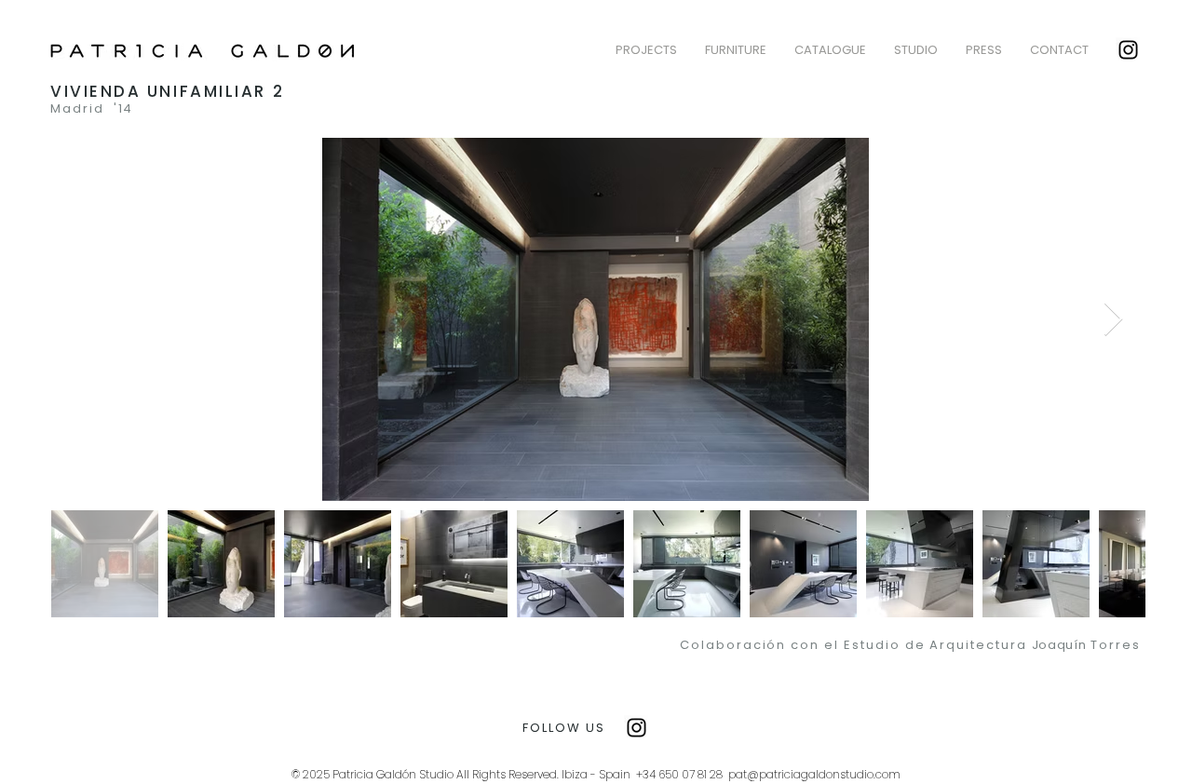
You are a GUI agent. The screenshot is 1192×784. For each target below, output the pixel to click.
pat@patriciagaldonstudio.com (814, 774)
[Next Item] (1113, 320)
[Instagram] (1128, 49)
